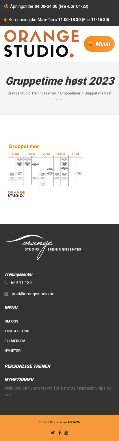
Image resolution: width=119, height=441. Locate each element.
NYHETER (12, 351)
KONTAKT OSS (16, 331)
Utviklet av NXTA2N (65, 422)
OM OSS (11, 321)
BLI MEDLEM (14, 341)
